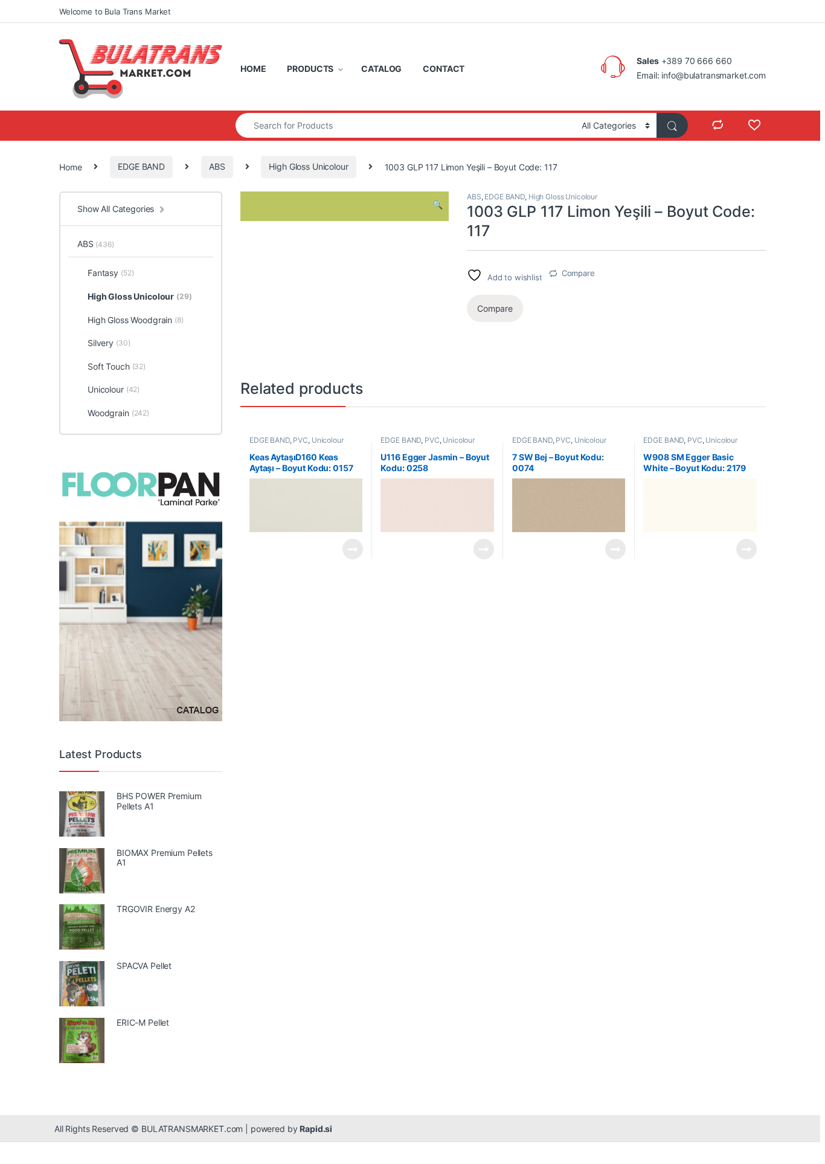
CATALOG (381, 68)
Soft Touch (117, 366)
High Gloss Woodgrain (136, 320)
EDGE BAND (141, 166)
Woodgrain (118, 413)
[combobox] (405, 125)
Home (70, 166)
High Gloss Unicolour (308, 166)
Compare (578, 273)
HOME (253, 68)
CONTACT (443, 68)
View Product (347, 549)
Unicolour (328, 440)
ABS (217, 166)
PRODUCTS (310, 68)
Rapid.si (316, 1129)
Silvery (109, 343)
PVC (300, 440)
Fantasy (110, 273)
